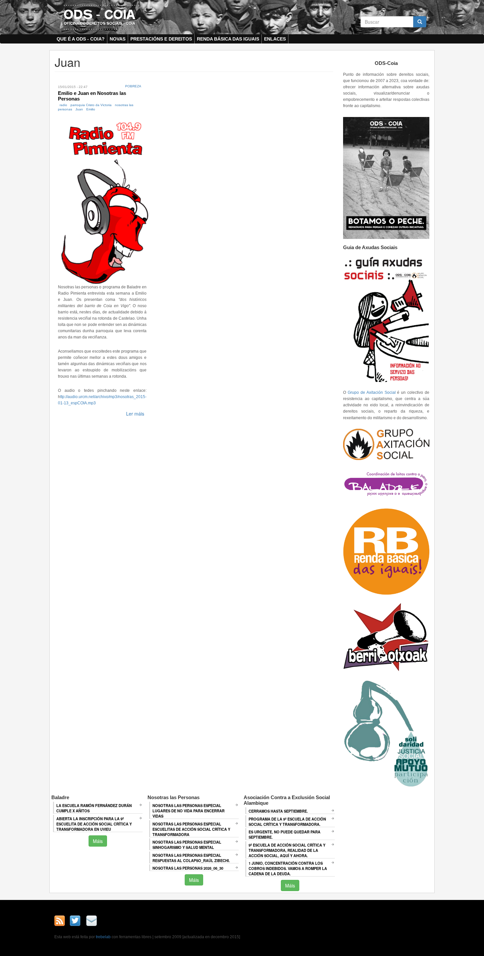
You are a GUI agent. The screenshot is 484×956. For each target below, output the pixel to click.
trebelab (103, 937)
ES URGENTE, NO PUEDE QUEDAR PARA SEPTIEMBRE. (284, 834)
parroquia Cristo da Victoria (91, 105)
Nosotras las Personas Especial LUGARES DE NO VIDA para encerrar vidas (188, 811)
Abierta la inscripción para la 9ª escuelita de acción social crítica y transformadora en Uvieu (94, 824)
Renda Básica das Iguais (228, 39)
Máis (98, 841)
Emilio (90, 109)
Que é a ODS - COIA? (81, 39)
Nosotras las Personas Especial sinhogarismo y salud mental (186, 844)
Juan (79, 109)
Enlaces (275, 39)
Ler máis (135, 413)
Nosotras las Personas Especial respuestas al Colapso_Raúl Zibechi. (191, 858)
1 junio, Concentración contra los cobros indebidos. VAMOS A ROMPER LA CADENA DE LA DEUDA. (288, 868)
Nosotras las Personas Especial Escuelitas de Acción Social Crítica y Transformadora (191, 829)
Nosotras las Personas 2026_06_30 (187, 868)
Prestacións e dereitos (161, 39)
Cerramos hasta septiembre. (278, 811)
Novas (117, 39)
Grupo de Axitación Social (372, 392)
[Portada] (99, 16)
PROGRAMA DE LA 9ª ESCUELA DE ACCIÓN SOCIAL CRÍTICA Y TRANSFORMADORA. (287, 821)
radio (63, 105)
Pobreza (133, 86)
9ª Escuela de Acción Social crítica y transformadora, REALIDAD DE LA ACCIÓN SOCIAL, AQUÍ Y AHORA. (287, 850)
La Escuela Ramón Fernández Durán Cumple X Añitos (94, 808)
